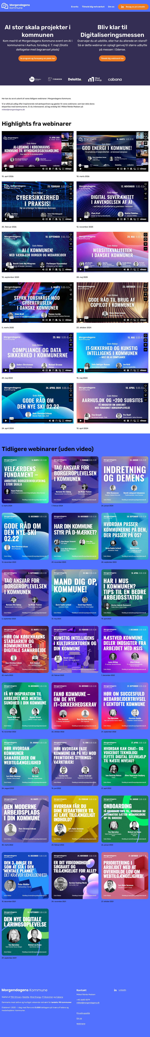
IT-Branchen (47, 997)
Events (74, 6)
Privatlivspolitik (83, 1013)
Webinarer (81, 1024)
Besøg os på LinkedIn (135, 7)
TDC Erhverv (16, 997)
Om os (111, 6)
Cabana (59, 997)
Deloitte (25, 997)
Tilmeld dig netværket (93, 6)
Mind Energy (35, 997)
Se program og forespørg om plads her (37, 58)
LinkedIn (122, 990)
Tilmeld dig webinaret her (112, 58)
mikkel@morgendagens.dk (13, 109)
